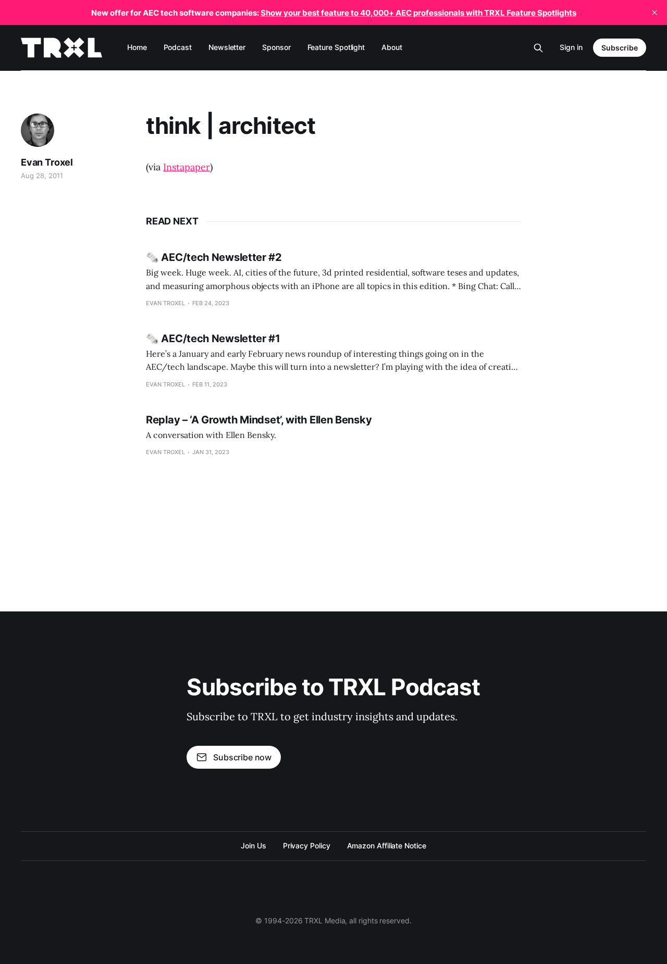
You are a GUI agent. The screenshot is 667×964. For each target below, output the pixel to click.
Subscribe (619, 47)
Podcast (178, 47)
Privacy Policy (306, 845)
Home (137, 47)
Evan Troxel (47, 162)
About (391, 47)
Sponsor (276, 47)
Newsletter (226, 47)
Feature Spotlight (336, 47)
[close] (654, 12)
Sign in (571, 47)
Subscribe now (242, 757)
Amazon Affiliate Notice (386, 845)
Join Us (253, 845)
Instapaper (186, 167)
